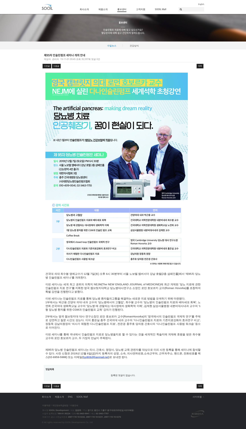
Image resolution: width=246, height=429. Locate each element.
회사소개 (84, 9)
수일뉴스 (111, 45)
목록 (200, 66)
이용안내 (74, 405)
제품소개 (103, 9)
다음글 (56, 66)
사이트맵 (197, 396)
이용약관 (46, 405)
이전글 (47, 66)
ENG (70, 396)
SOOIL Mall (160, 9)
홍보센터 (121, 9)
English (201, 4)
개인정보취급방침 (60, 405)
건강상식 (134, 45)
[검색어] (191, 9)
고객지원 (140, 9)
